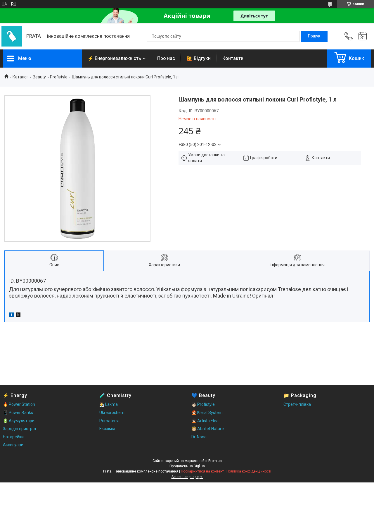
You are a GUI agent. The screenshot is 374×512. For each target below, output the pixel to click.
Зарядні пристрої (19, 428)
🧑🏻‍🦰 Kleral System (207, 412)
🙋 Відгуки (199, 58)
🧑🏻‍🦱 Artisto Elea (205, 420)
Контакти (232, 58)
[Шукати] (314, 36)
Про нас (166, 58)
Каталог (20, 77)
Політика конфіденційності (248, 471)
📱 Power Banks (18, 412)
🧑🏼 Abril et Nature (207, 428)
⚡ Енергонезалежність (114, 58)
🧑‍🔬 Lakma (108, 404)
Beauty (39, 77)
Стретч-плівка (297, 404)
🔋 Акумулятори (18, 420)
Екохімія (107, 428)
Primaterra (109, 420)
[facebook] (11, 315)
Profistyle (58, 77)
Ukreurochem (111, 412)
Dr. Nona (199, 436)
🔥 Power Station (19, 404)
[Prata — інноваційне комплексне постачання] (11, 36)
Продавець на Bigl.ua (187, 466)
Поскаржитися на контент (202, 471)
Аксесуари (13, 444)
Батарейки (13, 436)
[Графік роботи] (363, 36)
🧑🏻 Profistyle (203, 404)
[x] (18, 315)
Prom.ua (215, 461)
